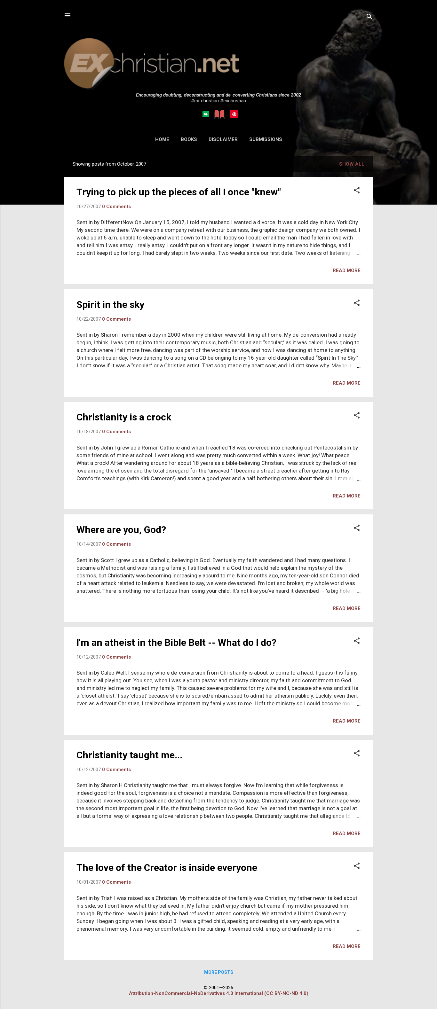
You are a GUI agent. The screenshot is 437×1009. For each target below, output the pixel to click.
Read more (347, 270)
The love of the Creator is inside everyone (166, 867)
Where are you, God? (121, 529)
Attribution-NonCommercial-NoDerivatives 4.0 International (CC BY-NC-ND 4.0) (218, 993)
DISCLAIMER (223, 139)
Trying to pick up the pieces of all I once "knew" (178, 192)
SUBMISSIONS (265, 139)
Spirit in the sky (110, 304)
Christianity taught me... (129, 755)
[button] (357, 190)
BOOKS (189, 139)
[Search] (369, 17)
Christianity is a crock (123, 417)
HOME (162, 139)
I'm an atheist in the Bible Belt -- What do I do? (176, 642)
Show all (351, 164)
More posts (218, 972)
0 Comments (116, 206)
